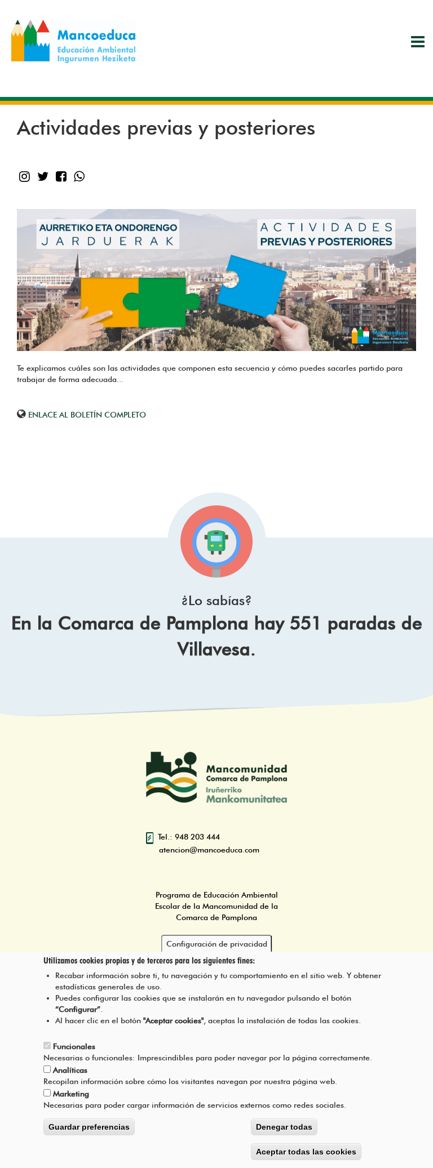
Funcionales (74, 1046)
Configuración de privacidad (216, 943)
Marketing (71, 1093)
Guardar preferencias (89, 1126)
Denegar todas (284, 1126)
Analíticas (70, 1069)
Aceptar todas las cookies (306, 1151)
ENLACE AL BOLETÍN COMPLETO (87, 414)
